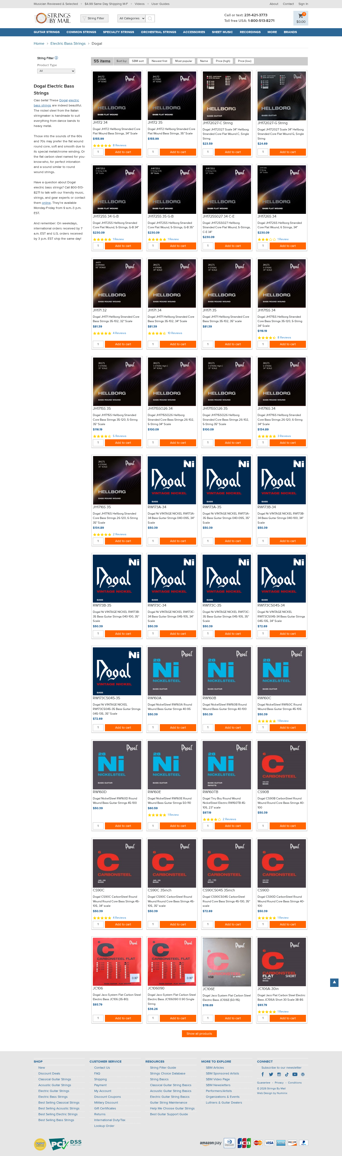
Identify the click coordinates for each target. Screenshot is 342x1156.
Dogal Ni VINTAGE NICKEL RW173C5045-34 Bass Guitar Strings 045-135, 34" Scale (281, 616)
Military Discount (106, 1102)
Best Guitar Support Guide (169, 1114)
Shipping (100, 1079)
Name (204, 61)
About (274, 4)
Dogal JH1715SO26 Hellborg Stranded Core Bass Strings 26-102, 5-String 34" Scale (171, 420)
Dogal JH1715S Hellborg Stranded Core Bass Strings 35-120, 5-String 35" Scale (115, 420)
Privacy (279, 1082)
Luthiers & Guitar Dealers (224, 1102)
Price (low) (244, 61)
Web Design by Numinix (272, 1093)
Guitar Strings (47, 32)
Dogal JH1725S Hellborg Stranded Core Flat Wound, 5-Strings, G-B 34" (116, 225)
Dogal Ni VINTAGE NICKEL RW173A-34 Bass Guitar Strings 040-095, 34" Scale (171, 518)
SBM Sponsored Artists (222, 1073)
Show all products (199, 1033)
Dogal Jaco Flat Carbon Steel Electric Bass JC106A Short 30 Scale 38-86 (281, 998)
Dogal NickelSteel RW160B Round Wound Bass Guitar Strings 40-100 (225, 707)
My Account (102, 1091)
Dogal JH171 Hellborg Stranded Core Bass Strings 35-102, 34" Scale (171, 319)
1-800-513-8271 (261, 21)
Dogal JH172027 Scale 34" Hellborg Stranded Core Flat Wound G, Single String (281, 134)
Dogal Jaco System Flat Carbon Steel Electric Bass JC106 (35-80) (117, 997)
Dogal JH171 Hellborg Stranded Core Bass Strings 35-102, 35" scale (226, 319)
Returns (100, 1114)
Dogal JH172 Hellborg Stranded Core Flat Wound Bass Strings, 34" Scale (116, 131)
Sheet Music (222, 32)
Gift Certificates (105, 1108)
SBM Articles (215, 1067)
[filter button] (56, 58)
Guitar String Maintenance (168, 1102)
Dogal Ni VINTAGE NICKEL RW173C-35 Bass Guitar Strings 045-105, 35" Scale (226, 616)
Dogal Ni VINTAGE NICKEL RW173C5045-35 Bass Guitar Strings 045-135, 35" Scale (117, 709)
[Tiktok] (286, 1075)
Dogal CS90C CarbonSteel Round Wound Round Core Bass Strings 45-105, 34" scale (116, 901)
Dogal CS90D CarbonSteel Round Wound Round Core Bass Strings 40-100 (281, 901)
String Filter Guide (163, 1067)
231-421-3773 (255, 15)
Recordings (250, 32)
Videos (140, 4)
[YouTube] (294, 1075)
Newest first (159, 61)
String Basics (159, 1079)
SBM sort (138, 61)
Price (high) (223, 61)
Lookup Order (104, 1126)
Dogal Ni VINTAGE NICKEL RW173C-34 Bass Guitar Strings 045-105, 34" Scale (171, 616)
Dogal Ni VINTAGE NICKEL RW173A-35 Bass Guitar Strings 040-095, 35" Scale (226, 518)
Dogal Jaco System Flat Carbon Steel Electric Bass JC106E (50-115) (227, 998)
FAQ (97, 1073)
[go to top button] (334, 983)
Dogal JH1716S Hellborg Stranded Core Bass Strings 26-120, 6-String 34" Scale (280, 420)
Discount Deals (49, 1073)
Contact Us (102, 1067)
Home (39, 44)
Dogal (63, 100)
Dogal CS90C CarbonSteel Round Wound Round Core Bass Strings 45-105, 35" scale (171, 901)
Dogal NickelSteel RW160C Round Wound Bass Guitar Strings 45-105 (280, 707)
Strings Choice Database (167, 1073)
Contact (288, 4)
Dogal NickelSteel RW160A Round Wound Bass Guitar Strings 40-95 (170, 707)
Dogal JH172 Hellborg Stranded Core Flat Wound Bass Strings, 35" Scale (171, 131)
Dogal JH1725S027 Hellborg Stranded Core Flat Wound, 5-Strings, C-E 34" (227, 228)
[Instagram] (278, 1075)
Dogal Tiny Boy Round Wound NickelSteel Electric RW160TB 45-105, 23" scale (224, 803)
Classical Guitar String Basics (170, 1085)
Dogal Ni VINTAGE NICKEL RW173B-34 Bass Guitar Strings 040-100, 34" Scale (281, 518)
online (46, 203)
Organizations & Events (223, 1096)
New (41, 1067)
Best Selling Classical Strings (59, 1102)
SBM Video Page (218, 1079)
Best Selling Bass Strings (56, 1120)
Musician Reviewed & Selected (56, 4)
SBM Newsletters (218, 1085)
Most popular (183, 61)
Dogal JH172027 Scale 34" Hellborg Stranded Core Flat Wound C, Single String (226, 134)
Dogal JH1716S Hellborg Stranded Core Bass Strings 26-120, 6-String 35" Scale (115, 518)
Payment (100, 1085)
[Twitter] (271, 1075)
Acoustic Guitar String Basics (170, 1091)
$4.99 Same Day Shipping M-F (106, 4)
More (272, 32)
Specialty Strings (118, 32)
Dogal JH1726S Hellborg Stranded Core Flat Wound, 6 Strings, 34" (280, 225)
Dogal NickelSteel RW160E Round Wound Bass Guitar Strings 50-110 (169, 801)
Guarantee (263, 1082)
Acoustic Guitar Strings (54, 1085)
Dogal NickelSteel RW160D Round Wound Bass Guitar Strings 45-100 (115, 801)
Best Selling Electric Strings (58, 1114)
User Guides (160, 4)
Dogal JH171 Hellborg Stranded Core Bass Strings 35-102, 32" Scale (116, 319)
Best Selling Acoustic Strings (59, 1108)
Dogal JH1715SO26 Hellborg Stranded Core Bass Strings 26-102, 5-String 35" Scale (226, 420)
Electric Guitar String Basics (170, 1096)
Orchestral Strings (158, 32)
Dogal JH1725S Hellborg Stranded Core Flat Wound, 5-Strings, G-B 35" (171, 225)
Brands (290, 32)
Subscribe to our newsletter (282, 1067)
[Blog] (302, 1075)
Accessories (194, 32)
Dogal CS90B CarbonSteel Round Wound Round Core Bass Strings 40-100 (281, 803)
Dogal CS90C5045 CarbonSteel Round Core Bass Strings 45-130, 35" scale (226, 901)
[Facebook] (263, 1075)
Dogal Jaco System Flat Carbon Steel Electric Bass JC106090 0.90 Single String (172, 999)
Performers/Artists (219, 1091)
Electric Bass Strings (68, 44)
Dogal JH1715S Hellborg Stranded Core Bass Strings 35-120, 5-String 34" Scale (280, 321)
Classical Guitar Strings (54, 1079)
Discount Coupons (107, 1096)
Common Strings (81, 32)
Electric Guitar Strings (53, 1091)
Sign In (303, 4)
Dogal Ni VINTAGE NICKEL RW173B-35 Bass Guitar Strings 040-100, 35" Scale (116, 616)
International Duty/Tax (109, 1120)
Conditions (295, 1082)
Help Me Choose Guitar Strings (172, 1108)
